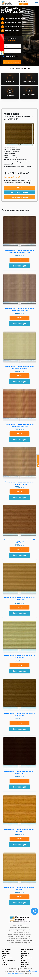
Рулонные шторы (26, 957)
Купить (19, 187)
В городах (5, 964)
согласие (9, 55)
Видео (4, 955)
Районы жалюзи (7, 949)
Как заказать (6, 953)
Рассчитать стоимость (19, 192)
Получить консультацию (19, 197)
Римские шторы (26, 959)
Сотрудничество (7, 957)
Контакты (5, 959)
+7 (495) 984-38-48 (23, 2)
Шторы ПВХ (25, 964)
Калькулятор (38, 459)
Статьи (4, 962)
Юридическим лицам (8, 960)
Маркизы (24, 960)
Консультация (24, 4)
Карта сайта (25, 953)
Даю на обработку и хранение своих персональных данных (11, 56)
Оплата (23, 966)
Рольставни (25, 962)
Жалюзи (24, 955)
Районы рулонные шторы (27, 950)
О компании (5, 951)
